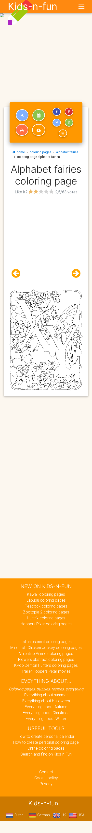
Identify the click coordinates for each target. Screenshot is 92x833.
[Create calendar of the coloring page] (38, 115)
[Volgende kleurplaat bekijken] (74, 273)
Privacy (46, 783)
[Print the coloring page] (22, 130)
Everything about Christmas (46, 712)
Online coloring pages (46, 748)
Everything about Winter (46, 718)
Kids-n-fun (32, 6)
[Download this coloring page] (38, 130)
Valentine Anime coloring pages (46, 653)
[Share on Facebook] (57, 112)
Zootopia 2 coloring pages (46, 612)
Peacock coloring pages (46, 606)
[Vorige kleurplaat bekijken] (18, 273)
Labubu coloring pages (46, 600)
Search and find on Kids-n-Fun (46, 754)
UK (63, 815)
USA (80, 815)
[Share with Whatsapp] (69, 123)
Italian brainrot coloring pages (46, 641)
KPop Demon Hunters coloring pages (46, 665)
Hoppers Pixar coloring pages (46, 623)
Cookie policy (46, 777)
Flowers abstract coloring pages (46, 659)
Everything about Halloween (46, 700)
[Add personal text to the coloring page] (22, 115)
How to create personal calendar (46, 736)
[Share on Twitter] (57, 123)
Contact (46, 771)
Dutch (18, 815)
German (43, 815)
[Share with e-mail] (63, 133)
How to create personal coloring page (46, 742)
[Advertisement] (46, 48)
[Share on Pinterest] (69, 112)
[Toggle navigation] (81, 6)
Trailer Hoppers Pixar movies (46, 671)
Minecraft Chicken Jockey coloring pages (46, 647)
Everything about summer (46, 694)
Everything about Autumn (46, 706)
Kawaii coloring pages (46, 594)
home (20, 152)
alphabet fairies (67, 152)
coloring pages (40, 152)
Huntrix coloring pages (46, 617)
